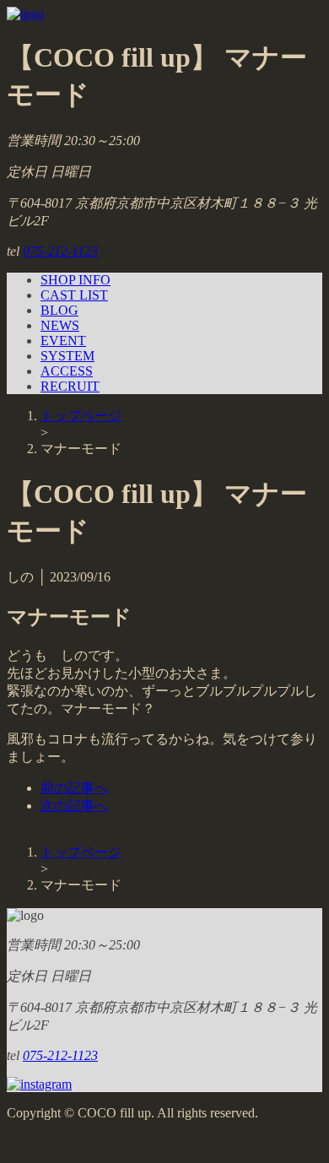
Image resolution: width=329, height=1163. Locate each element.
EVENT (63, 340)
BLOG (59, 310)
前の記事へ (74, 788)
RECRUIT (70, 386)
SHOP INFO (75, 280)
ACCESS (66, 371)
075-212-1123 (60, 251)
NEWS (59, 325)
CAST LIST (74, 295)
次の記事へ (74, 805)
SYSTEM (67, 356)
